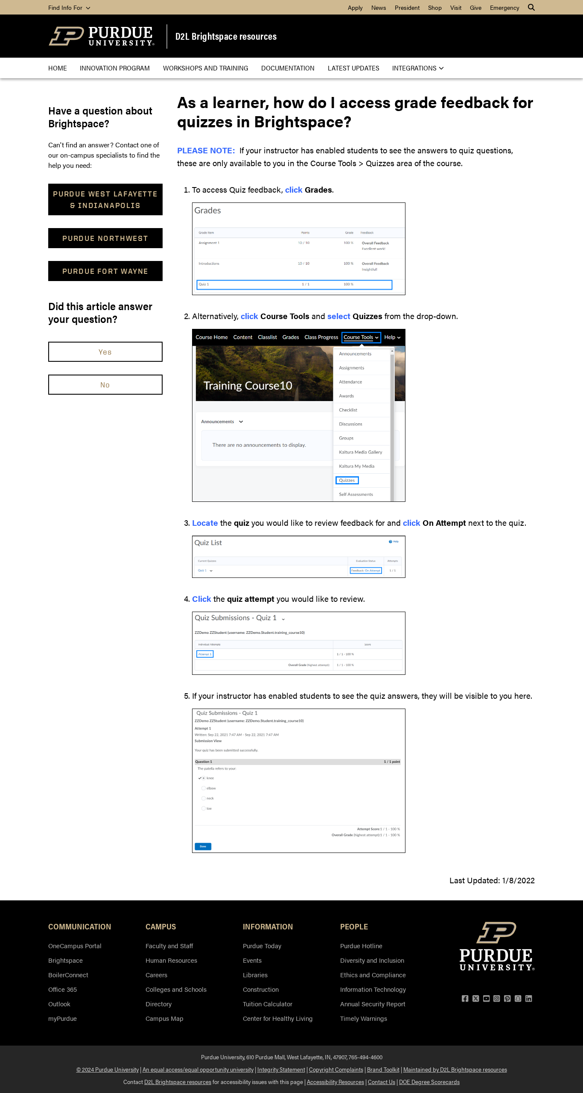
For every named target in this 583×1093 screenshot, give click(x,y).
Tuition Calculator (267, 1003)
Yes (105, 351)
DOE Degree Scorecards (429, 1081)
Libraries (255, 974)
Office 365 (62, 989)
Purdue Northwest (105, 238)
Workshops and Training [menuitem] (205, 68)
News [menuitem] (378, 7)
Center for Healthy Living (278, 1018)
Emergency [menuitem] (504, 7)
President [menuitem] (407, 7)
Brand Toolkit (383, 1069)
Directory (159, 1003)
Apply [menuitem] (355, 7)
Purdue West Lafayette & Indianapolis (105, 199)
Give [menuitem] (475, 7)
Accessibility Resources (335, 1081)
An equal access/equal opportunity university (198, 1069)
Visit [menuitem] (455, 7)
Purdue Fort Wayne (105, 271)
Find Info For (66, 7)
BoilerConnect (68, 974)
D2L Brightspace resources (226, 36)
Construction (261, 989)
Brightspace (65, 959)
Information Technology (373, 989)
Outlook (59, 1003)
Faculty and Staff (169, 945)
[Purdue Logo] (101, 36)
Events (252, 959)
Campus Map (165, 1018)
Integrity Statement (281, 1069)
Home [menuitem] (57, 68)
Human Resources (171, 959)
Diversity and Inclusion (372, 959)
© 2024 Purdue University (107, 1069)
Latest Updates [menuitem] (353, 68)
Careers (156, 974)
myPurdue (62, 1018)
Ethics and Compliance (373, 974)
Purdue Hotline (361, 945)
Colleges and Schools (176, 989)
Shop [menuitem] (435, 7)
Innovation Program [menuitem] (115, 68)
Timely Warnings (363, 1018)
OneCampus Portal (75, 945)
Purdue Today (262, 945)
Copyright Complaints (336, 1069)
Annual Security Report (372, 1003)
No (105, 384)
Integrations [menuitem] (414, 68)
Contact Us (381, 1081)
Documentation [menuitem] (288, 68)
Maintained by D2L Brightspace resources (455, 1069)
